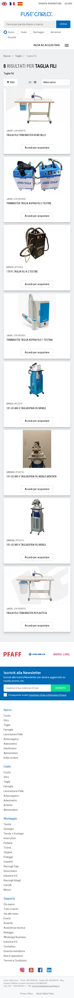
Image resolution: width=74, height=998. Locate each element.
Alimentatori (11, 753)
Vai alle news (11, 913)
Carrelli (7, 885)
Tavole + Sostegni (14, 833)
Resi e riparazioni (13, 955)
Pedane (8, 843)
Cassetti (8, 861)
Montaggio (38, 32)
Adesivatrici (10, 743)
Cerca (63, 24)
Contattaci (9, 946)
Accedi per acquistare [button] (37, 147)
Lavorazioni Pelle (13, 734)
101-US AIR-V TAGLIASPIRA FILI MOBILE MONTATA (31, 476)
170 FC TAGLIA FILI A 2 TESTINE (22, 271)
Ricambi (11, 37)
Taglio (18, 56)
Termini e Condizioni (15, 960)
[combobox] (37, 24)
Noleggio (8, 932)
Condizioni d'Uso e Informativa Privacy (47, 695)
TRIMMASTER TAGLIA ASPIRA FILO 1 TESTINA (29, 339)
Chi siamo (9, 904)
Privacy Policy (26, 993)
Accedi (68, 3)
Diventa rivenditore (50, 3)
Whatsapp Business (15, 937)
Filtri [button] (12, 82)
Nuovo (10, 32)
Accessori (55, 32)
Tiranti (7, 847)
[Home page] (37, 14)
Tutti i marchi (11, 909)
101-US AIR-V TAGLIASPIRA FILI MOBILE (26, 408)
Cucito (7, 715)
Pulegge (8, 857)
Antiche (8, 805)
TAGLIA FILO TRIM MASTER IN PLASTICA (26, 613)
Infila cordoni (11, 757)
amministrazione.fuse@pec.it (45, 986)
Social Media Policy (45, 993)
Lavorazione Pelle (14, 791)
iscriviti (60, 688)
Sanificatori (10, 748)
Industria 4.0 (10, 875)
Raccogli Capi (11, 866)
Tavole (7, 824)
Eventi (7, 918)
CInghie (8, 852)
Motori (7, 889)
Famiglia (8, 729)
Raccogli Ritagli (12, 880)
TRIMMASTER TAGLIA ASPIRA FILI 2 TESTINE (28, 203)
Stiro (6, 720)
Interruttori (10, 838)
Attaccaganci (11, 739)
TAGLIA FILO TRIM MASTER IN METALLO (26, 135)
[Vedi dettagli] (37, 107)
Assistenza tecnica (14, 927)
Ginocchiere (10, 871)
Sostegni (9, 828)
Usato (23, 32)
